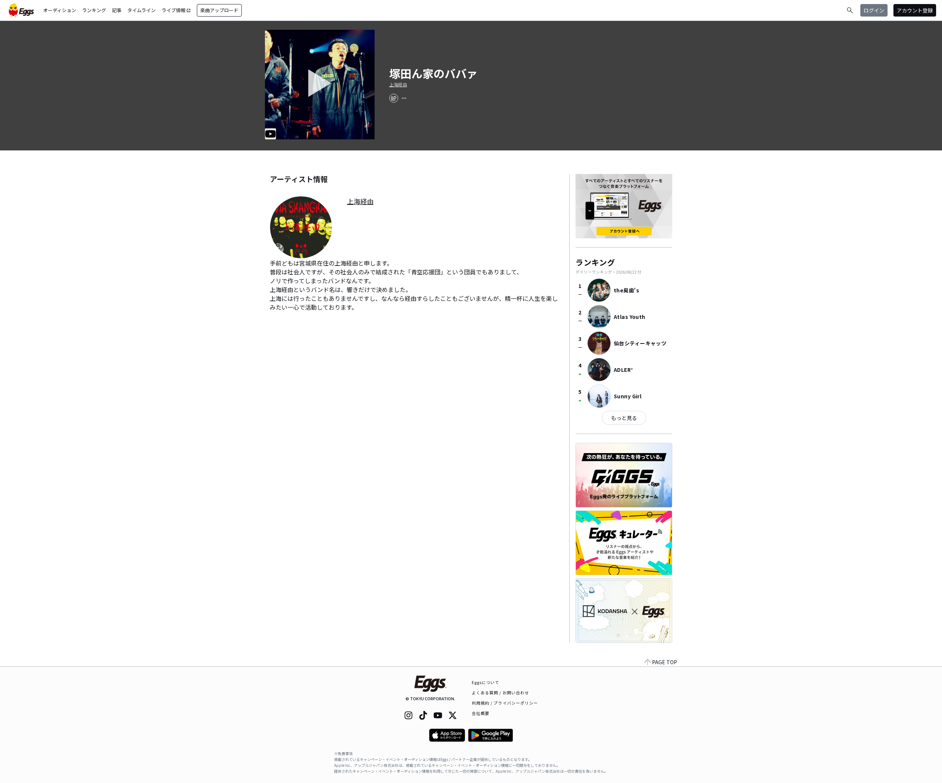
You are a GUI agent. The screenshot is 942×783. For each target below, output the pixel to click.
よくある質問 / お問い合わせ (501, 692)
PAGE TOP (664, 662)
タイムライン (141, 10)
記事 (116, 10)
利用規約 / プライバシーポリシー (505, 703)
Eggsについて (486, 682)
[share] (393, 98)
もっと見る (624, 417)
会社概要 (480, 713)
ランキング (94, 10)
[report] (404, 98)
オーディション (59, 10)
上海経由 (398, 85)
